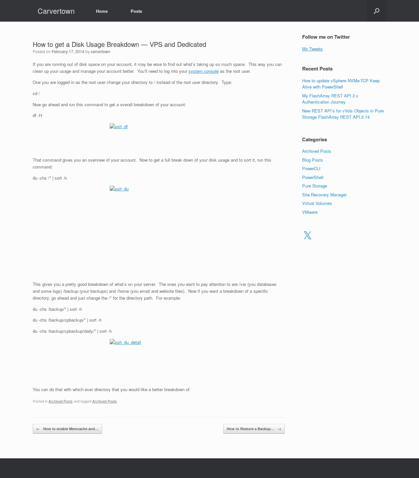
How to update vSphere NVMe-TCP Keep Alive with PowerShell (341, 83)
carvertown (100, 51)
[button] (376, 11)
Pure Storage (314, 186)
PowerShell (312, 177)
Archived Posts (60, 401)
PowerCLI (311, 168)
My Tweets (312, 49)
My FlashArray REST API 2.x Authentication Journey (330, 98)
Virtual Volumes (317, 203)
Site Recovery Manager (324, 194)
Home (102, 11)
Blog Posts (312, 160)
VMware (310, 212)
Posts (136, 11)
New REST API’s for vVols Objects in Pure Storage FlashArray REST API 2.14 (343, 114)
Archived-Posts (104, 401)
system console (204, 71)
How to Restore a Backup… (254, 428)
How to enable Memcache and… (67, 428)
